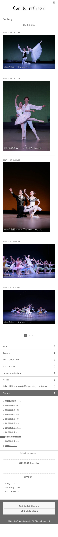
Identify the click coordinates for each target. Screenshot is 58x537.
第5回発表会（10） (13, 423)
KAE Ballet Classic (22, 521)
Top (5, 346)
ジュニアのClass (11, 359)
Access (7, 380)
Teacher (7, 353)
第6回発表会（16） (13, 419)
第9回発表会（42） (13, 405)
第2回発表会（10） (13, 437)
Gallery (7, 393)
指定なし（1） (11, 446)
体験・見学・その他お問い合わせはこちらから (25, 386)
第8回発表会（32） (13, 410)
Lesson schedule (12, 373)
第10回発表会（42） (14, 401)
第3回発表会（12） (13, 432)
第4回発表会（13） (13, 428)
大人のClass (9, 366)
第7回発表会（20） (13, 414)
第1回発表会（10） (13, 441)
